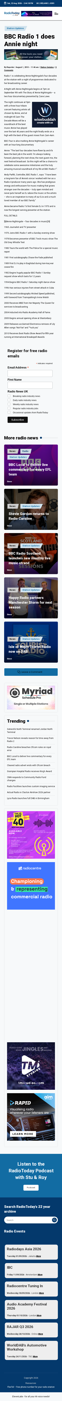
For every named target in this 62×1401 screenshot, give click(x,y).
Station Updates (15, 28)
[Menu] (56, 14)
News (12, 451)
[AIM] (31, 1117)
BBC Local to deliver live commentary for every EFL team (30, 469)
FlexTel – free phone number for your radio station (31, 1387)
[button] (54, 1220)
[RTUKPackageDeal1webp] (31, 54)
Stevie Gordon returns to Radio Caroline (29, 516)
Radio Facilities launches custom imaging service (31, 786)
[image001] (31, 835)
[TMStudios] (31, 1066)
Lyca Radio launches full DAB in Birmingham (28, 798)
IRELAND (44, 3)
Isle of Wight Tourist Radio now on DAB (30, 649)
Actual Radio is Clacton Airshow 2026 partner (28, 792)
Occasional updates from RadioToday (30, 412)
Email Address (18, 368)
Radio (25, 451)
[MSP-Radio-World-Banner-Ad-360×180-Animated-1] (31, 697)
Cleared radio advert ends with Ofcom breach (28, 765)
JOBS (51, 3)
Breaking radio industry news (26, 396)
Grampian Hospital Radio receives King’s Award (29, 771)
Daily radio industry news (25, 400)
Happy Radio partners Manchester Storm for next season (30, 602)
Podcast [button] (31, 1187)
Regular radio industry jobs (25, 408)
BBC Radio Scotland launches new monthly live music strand (29, 558)
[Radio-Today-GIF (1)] (31, 885)
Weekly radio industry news (26, 404)
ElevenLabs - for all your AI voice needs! (31, 1396)
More (38, 1256)
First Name (15, 379)
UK (37, 3)
